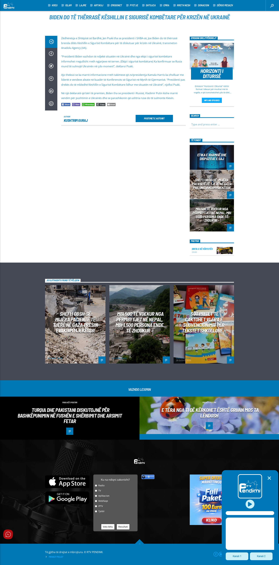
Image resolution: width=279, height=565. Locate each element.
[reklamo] (212, 524)
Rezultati (123, 526)
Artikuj (98, 5)
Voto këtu (108, 526)
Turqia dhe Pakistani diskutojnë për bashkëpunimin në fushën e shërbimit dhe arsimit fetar (70, 415)
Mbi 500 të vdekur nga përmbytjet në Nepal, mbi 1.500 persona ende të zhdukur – (212, 215)
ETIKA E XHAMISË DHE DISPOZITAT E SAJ (211, 157)
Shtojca (151, 5)
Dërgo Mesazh (225, 5)
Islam (68, 5)
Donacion (203, 5)
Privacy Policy (56, 556)
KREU (54, 5)
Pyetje (134, 5)
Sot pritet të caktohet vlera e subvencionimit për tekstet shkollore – (204, 322)
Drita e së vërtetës (202, 248)
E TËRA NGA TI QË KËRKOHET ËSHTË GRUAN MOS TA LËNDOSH (210, 413)
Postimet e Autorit (154, 118)
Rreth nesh (183, 5)
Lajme (82, 5)
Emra (166, 5)
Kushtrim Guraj (76, 120)
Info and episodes (212, 100)
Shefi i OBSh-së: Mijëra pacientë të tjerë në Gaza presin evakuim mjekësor (212, 184)
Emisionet (116, 5)
